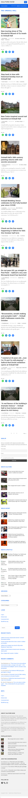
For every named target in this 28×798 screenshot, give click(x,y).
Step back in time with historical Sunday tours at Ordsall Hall (11, 76)
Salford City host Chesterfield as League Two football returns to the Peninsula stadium (16, 536)
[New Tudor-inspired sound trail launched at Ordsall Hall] (10, 106)
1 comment (9, 368)
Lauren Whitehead (5, 277)
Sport (5, 368)
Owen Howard (4, 81)
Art (15, 38)
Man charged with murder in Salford (16, 485)
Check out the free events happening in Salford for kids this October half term (13, 230)
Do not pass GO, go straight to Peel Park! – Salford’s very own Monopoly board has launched (14, 272)
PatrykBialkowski (5, 323)
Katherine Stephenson (6, 164)
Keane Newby (4, 121)
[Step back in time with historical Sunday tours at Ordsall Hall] (10, 64)
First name (3, 448)
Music (24, 38)
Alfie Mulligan (4, 38)
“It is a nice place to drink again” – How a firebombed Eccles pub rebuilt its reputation (13, 684)
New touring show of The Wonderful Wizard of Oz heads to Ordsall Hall (13, 33)
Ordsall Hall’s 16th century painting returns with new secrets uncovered (12, 159)
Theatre (2, 39)
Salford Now (7, 2)
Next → (25, 433)
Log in (2, 614)
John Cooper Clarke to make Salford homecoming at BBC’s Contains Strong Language (17, 577)
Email (2, 453)
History (18, 121)
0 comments (7, 39)
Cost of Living (8, 209)
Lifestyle (20, 38)
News (18, 81)
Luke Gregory (4, 367)
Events (18, 38)
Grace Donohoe (5, 235)
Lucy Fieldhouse (5, 413)
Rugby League (19, 367)
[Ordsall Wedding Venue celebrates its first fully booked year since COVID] (10, 190)
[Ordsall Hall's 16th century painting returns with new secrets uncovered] (10, 147)
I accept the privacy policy (8, 458)
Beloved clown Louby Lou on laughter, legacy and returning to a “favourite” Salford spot (17, 584)
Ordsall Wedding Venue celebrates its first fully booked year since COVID (14, 203)
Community (3, 209)
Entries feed (4, 616)
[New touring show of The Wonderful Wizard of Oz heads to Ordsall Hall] (10, 21)
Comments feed (5, 619)
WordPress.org (4, 621)
